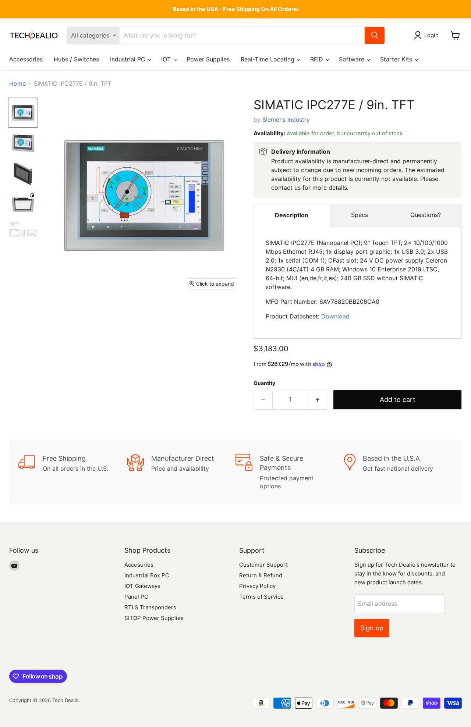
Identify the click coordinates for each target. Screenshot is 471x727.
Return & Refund (260, 575)
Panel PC (136, 596)
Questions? (425, 214)
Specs (359, 214)
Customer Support (263, 564)
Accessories (26, 59)
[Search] (375, 35)
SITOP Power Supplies (154, 617)
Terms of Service (261, 596)
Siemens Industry (286, 119)
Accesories (138, 564)
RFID (317, 59)
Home (17, 83)
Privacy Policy (257, 585)
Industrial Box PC (146, 575)
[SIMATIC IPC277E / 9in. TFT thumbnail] (23, 112)
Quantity (264, 383)
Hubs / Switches (76, 59)
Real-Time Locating (268, 59)
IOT (167, 59)
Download (335, 316)
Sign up (371, 628)
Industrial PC (128, 59)
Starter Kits (397, 59)
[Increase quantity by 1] (317, 400)
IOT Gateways (142, 585)
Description (291, 215)
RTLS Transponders (150, 607)
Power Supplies (208, 59)
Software (352, 59)
